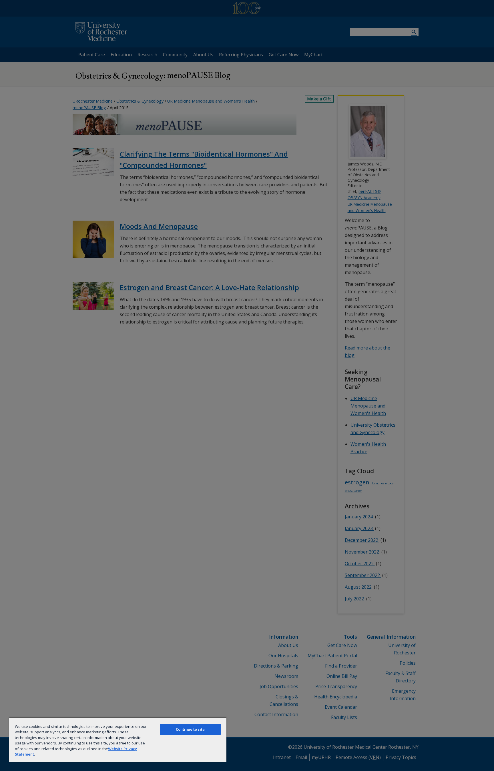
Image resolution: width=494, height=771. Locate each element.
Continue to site (190, 729)
